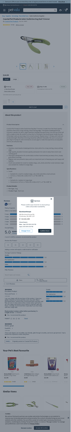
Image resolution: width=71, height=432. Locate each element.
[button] (51, 199)
